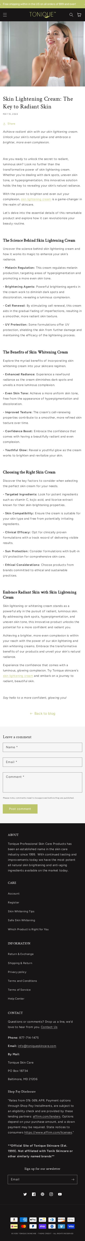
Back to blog (45, 713)
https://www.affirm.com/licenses (48, 1132)
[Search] (71, 14)
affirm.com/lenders (46, 1116)
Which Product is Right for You (28, 929)
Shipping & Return (20, 963)
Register (13, 902)
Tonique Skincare (27, 1233)
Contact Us (49, 1027)
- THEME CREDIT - (45, 1233)
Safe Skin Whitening (21, 920)
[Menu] (5, 14)
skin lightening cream (36, 199)
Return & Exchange (21, 954)
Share (11, 123)
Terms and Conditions (22, 981)
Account (13, 893)
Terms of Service (19, 989)
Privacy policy (17, 972)
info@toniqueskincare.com (37, 1046)
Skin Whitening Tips (21, 911)
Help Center (16, 998)
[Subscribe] (72, 1179)
